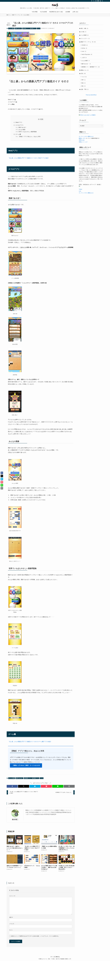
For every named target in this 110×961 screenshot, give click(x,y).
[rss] (100, 1)
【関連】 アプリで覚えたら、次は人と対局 (29, 136)
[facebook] (92, 1)
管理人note (81, 140)
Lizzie (83, 51)
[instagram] (96, 1)
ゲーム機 (18, 134)
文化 (83, 73)
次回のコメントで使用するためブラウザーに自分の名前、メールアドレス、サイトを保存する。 (35, 936)
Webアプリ (19, 122)
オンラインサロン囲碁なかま (86, 136)
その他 (83, 31)
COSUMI (84, 45)
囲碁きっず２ (82, 138)
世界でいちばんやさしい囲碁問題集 (28, 131)
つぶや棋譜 (84, 35)
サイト (11, 930)
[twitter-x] (94, 1)
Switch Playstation (86, 54)
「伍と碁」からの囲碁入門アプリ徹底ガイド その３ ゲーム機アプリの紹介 (29, 741)
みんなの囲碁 (11, 28)
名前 (11, 917)
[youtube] (98, 1)
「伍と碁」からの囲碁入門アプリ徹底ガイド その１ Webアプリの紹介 (28, 158)
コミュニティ (85, 38)
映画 (83, 83)
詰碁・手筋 (84, 89)
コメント (12, 896)
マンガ (38, 28)
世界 (83, 79)
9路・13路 (84, 28)
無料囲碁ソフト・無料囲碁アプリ (29, 28)
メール (11, 923)
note (80, 191)
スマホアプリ (19, 125)
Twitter (80, 189)
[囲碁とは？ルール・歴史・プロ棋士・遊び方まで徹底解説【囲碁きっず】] (55, 5)
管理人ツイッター (83, 142)
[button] (12, 786)
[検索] (102, 1)
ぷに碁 (83, 57)
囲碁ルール (84, 70)
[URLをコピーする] (69, 786)
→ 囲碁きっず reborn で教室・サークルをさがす (26, 765)
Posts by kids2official (91, 94)
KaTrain (84, 48)
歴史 (83, 86)
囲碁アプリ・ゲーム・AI (88, 41)
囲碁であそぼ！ (18, 28)
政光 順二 (15, 819)
